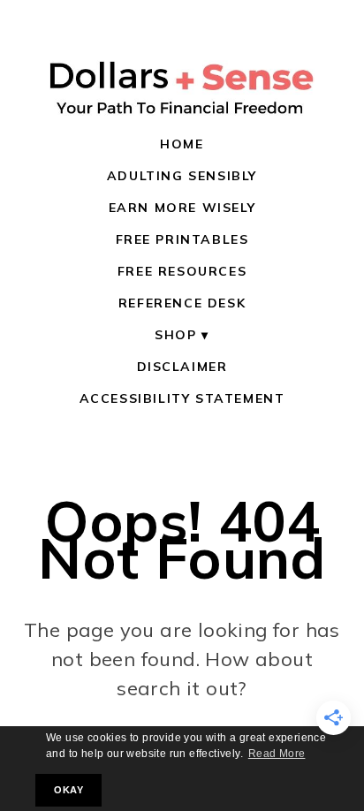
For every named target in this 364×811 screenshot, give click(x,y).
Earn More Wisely (182, 208)
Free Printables (182, 239)
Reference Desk (182, 303)
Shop (175, 335)
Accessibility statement (182, 398)
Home (181, 144)
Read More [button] (277, 753)
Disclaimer (182, 367)
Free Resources (182, 271)
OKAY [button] (68, 789)
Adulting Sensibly (182, 176)
